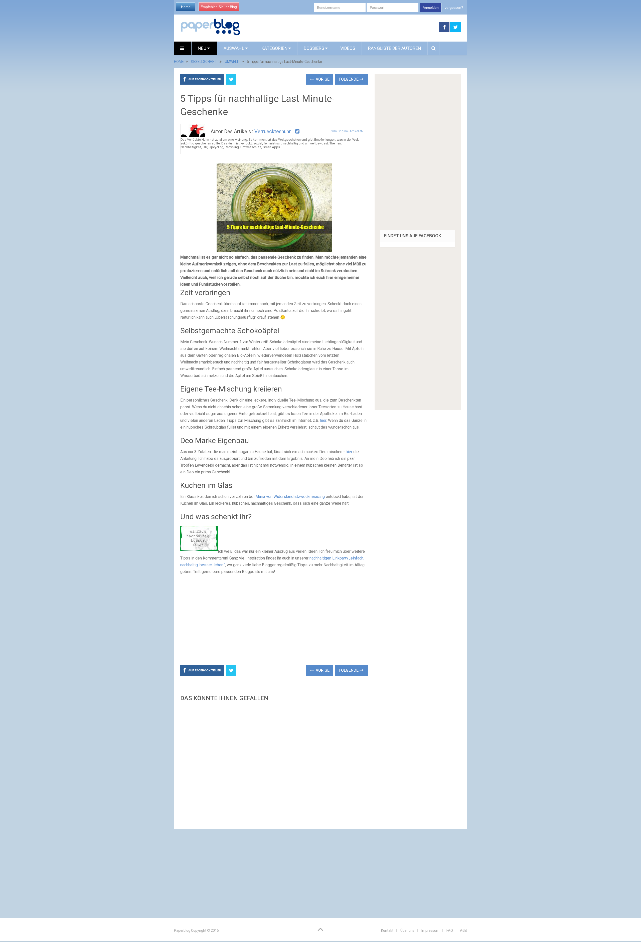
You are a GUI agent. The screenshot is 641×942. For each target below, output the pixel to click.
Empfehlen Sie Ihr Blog (219, 7)
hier (323, 420)
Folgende (349, 79)
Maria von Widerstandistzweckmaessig (290, 496)
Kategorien (274, 48)
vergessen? (454, 8)
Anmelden (431, 8)
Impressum (430, 930)
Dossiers (314, 48)
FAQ (449, 930)
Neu (202, 48)
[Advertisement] (340, 27)
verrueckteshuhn (272, 131)
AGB (463, 930)
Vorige (322, 79)
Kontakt (387, 930)
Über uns (407, 930)
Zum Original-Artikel (345, 131)
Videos (347, 48)
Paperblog (182, 930)
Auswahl (234, 48)
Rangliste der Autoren (394, 48)
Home (186, 7)
